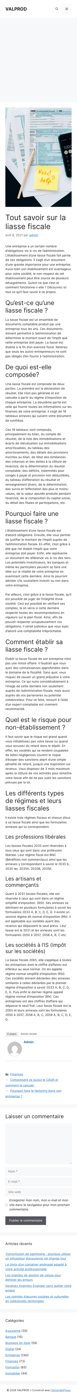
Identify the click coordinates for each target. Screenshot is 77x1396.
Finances (16, 1074)
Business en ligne (17, 1343)
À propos (11, 1034)
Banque (10, 1337)
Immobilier (12, 1373)
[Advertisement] (38, 58)
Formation (12, 1367)
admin (29, 1042)
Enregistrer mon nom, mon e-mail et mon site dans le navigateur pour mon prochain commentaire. (39, 1204)
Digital (9, 1349)
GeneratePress (61, 1390)
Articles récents (29, 1034)
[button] (57, 9)
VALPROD (16, 9)
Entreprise (12, 1355)
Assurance (13, 1331)
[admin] (15, 1055)
